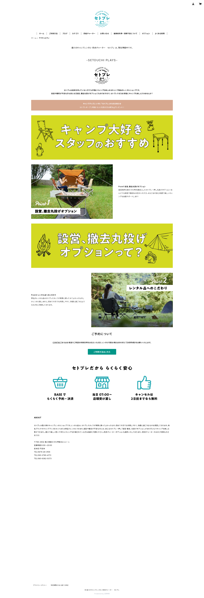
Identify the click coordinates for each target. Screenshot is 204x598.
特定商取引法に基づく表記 (59, 585)
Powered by (99, 594)
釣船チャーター (89, 33)
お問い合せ (104, 33)
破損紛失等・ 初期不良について (125, 33)
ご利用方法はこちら (102, 352)
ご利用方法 (53, 33)
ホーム (41, 33)
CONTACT (57, 343)
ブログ (64, 33)
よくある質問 (160, 33)
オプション (146, 33)
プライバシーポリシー (40, 585)
